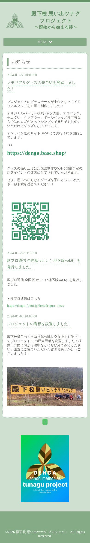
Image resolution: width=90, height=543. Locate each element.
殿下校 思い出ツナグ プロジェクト (42, 532)
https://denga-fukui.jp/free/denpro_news (35, 305)
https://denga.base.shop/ (36, 153)
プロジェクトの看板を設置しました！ (39, 324)
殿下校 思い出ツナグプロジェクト (56, 20)
